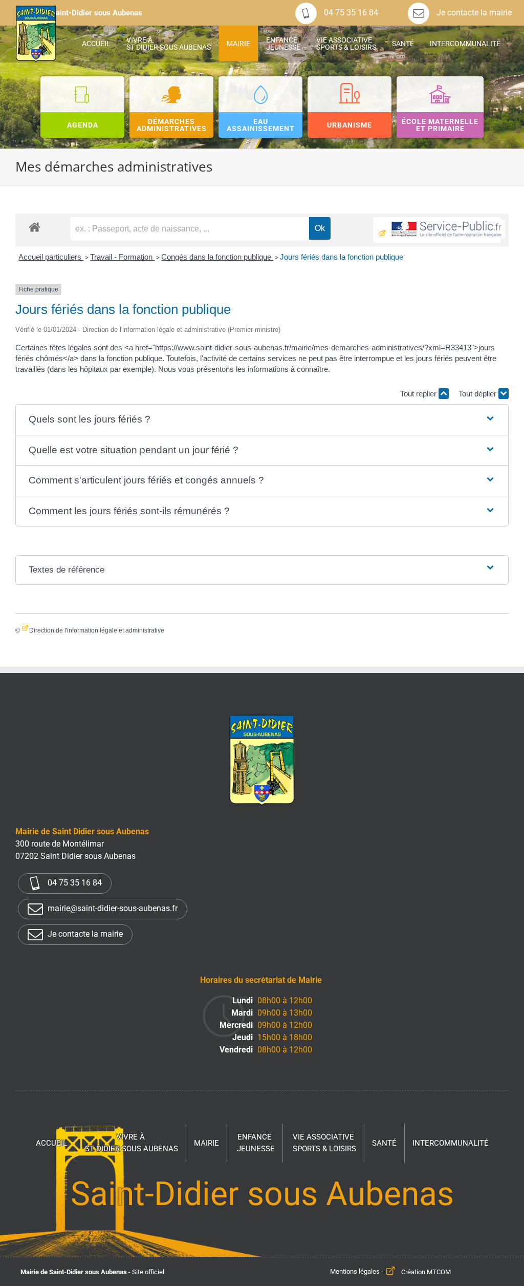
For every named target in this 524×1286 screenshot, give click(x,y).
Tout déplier (478, 393)
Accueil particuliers (50, 256)
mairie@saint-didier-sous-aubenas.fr (112, 909)
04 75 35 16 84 (350, 12)
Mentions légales (355, 1272)
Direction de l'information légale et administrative (96, 630)
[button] (262, 420)
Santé (384, 1143)
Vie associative (324, 1142)
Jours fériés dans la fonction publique (341, 256)
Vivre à (131, 1142)
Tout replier (419, 393)
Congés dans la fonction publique (217, 256)
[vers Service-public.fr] (437, 230)
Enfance (256, 1142)
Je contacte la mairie (473, 12)
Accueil (51, 1143)
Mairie (206, 1143)
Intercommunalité (450, 1143)
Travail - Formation (122, 256)
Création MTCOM (426, 1272)
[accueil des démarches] (34, 226)
